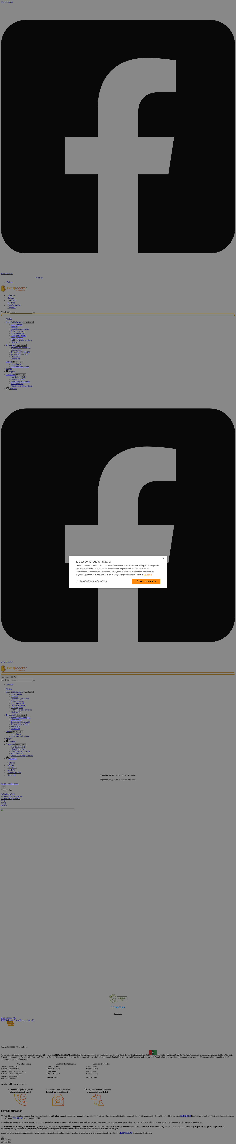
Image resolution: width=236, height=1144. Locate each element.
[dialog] (118, 572)
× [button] (163, 558)
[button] (91, 581)
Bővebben (148, 574)
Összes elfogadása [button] (146, 581)
